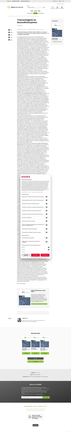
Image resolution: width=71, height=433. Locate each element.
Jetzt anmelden (46, 397)
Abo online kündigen (45, 376)
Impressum (45, 406)
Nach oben (35, 425)
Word (11, 30)
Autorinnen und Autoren (60, 3)
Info (63, 1)
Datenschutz (35, 406)
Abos (39, 11)
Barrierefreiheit (40, 406)
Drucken (11, 32)
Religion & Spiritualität (25, 1)
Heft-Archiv (35, 13)
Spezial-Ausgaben (41, 13)
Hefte (35, 11)
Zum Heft (26, 353)
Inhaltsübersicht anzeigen (57, 41)
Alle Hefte (35, 358)
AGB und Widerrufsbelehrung (28, 406)
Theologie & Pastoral (15, 1)
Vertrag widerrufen (30, 409)
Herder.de (9, 1)
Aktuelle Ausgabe (30, 13)
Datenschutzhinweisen (40, 394)
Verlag (60, 1)
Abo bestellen (35, 361)
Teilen (11, 37)
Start (32, 11)
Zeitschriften (55, 1)
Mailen (11, 39)
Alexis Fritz (20, 25)
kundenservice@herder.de (37, 376)
